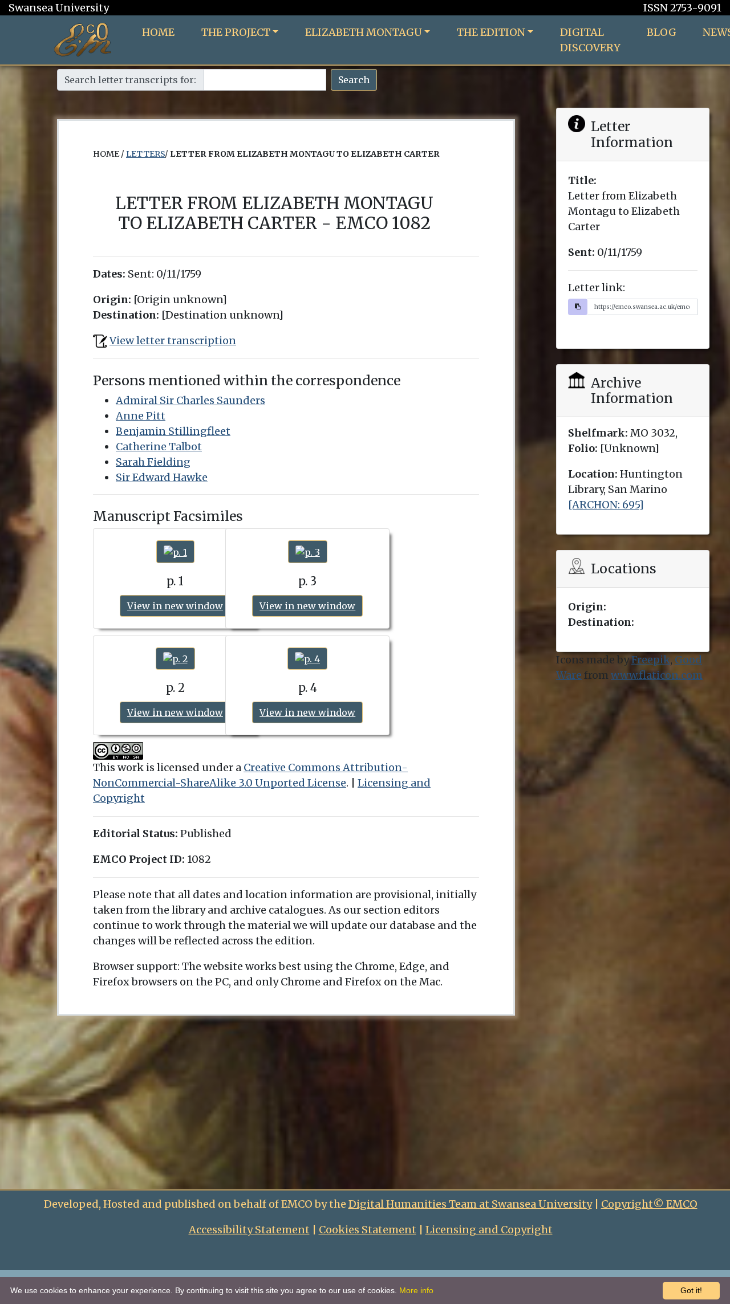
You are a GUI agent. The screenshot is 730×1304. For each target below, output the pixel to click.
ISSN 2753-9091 (682, 7)
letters (145, 154)
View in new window (175, 606)
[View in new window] (175, 551)
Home (158, 32)
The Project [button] (235, 32)
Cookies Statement (367, 1229)
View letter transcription (173, 340)
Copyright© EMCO (649, 1204)
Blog (661, 32)
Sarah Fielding (153, 461)
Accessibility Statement (249, 1229)
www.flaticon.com (657, 675)
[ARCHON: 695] (606, 504)
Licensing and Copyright (489, 1229)
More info (416, 1290)
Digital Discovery (590, 40)
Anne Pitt (140, 415)
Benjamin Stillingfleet (173, 431)
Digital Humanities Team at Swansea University (470, 1204)
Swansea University (59, 7)
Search (354, 79)
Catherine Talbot (159, 446)
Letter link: (596, 287)
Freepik (650, 659)
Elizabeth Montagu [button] (363, 32)
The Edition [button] (491, 32)
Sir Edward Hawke (162, 477)
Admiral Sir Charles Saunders (190, 400)
